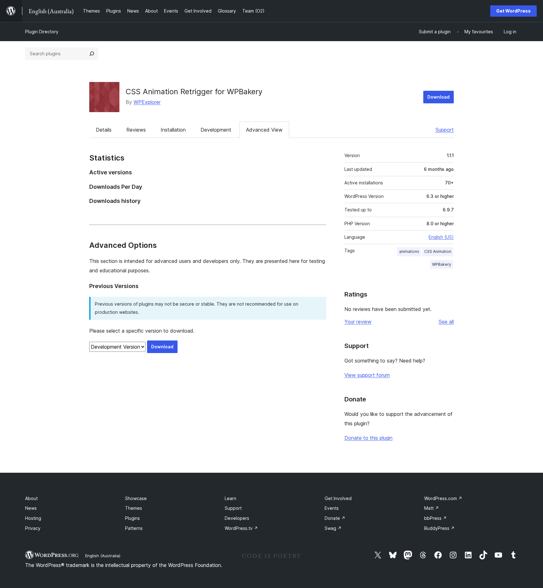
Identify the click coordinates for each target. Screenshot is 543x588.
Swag (333, 528)
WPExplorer (147, 102)
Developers (237, 518)
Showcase (136, 498)
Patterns (134, 528)
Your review (357, 321)
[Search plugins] (91, 53)
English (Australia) (102, 555)
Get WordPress (513, 11)
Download (438, 97)
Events (332, 508)
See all (446, 321)
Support (445, 130)
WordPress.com (443, 498)
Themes (133, 508)
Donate (335, 518)
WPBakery (441, 264)
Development (215, 130)
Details (104, 130)
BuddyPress (439, 528)
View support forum (367, 375)
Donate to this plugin (368, 438)
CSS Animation (437, 251)
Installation (173, 130)
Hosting (33, 518)
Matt (431, 508)
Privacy (33, 528)
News (31, 508)
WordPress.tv (241, 528)
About (31, 498)
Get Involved (338, 498)
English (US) (441, 237)
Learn (230, 498)
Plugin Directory (41, 31)
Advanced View (264, 130)
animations (409, 251)
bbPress (435, 518)
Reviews (136, 130)
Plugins (132, 518)
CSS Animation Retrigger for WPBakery (194, 91)
